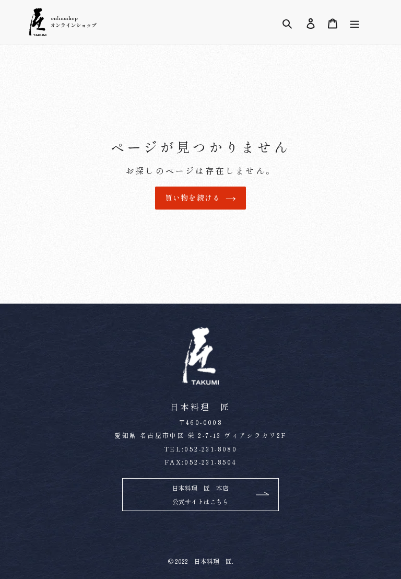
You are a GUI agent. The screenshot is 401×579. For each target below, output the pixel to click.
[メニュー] (354, 22)
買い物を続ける (192, 197)
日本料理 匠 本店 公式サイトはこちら (200, 494)
